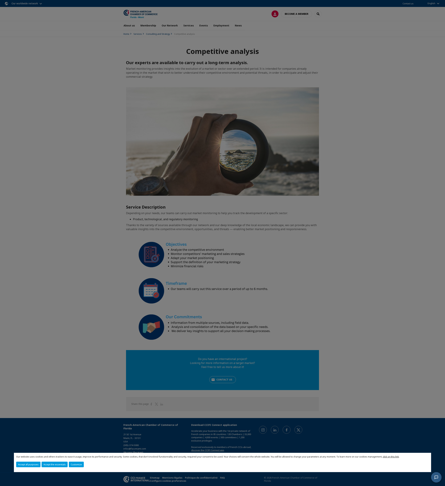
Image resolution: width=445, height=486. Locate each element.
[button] (436, 477)
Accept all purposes (28, 464)
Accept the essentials (54, 464)
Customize (76, 464)
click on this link (391, 456)
